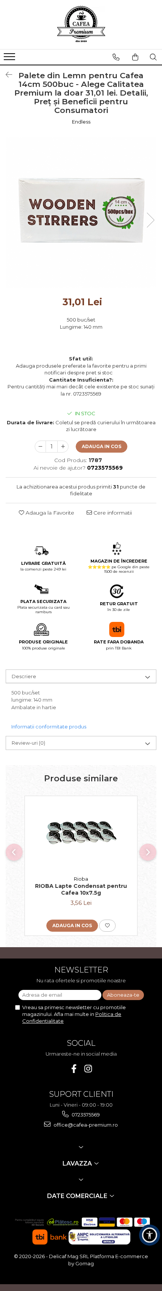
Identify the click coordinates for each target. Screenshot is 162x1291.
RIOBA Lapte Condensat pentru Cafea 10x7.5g (81, 889)
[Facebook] (74, 1068)
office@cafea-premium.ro (85, 1125)
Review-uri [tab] (28, 743)
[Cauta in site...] (153, 57)
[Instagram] (88, 1068)
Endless (81, 122)
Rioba (81, 879)
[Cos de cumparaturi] (135, 57)
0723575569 (85, 1115)
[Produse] (10, 59)
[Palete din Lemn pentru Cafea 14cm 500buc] (81, 212)
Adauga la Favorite (49, 512)
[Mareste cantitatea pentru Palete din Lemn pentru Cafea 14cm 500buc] (63, 447)
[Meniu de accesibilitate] (149, 1235)
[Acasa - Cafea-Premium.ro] (81, 24)
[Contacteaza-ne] (116, 57)
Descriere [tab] (24, 676)
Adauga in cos (101, 446)
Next (150, 220)
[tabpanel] (81, 212)
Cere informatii (112, 512)
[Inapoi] (5, 74)
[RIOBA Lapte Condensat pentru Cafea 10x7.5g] (81, 834)
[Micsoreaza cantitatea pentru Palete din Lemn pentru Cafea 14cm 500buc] (40, 447)
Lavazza (78, 1163)
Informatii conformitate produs (48, 727)
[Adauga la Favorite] (107, 926)
